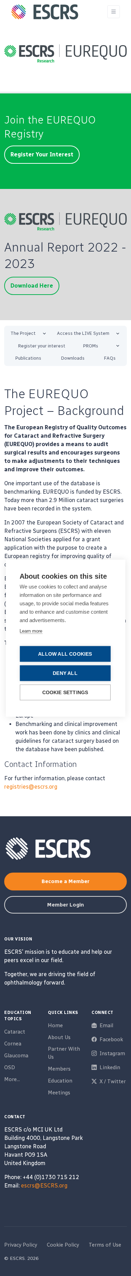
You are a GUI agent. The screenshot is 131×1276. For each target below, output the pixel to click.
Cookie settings (65, 692)
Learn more (31, 630)
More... (12, 1079)
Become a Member (65, 881)
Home (55, 1025)
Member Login (65, 905)
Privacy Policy (20, 1245)
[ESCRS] (44, 12)
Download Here (31, 285)
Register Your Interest (41, 154)
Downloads (73, 358)
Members (59, 1069)
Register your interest (41, 345)
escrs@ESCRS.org (44, 1185)
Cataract (14, 1032)
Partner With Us (64, 1053)
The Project (23, 333)
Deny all (65, 673)
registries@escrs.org (30, 786)
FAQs (110, 358)
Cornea (12, 1044)
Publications (28, 358)
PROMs (90, 345)
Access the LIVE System (83, 333)
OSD (9, 1067)
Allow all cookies (65, 653)
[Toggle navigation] (113, 11)
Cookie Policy (63, 1245)
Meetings (59, 1093)
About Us (59, 1037)
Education (60, 1081)
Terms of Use (105, 1245)
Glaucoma (16, 1055)
